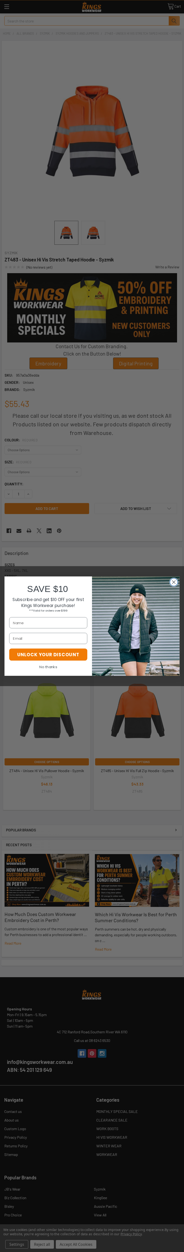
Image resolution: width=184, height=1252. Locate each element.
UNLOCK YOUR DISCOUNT (48, 654)
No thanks (48, 667)
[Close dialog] (174, 582)
